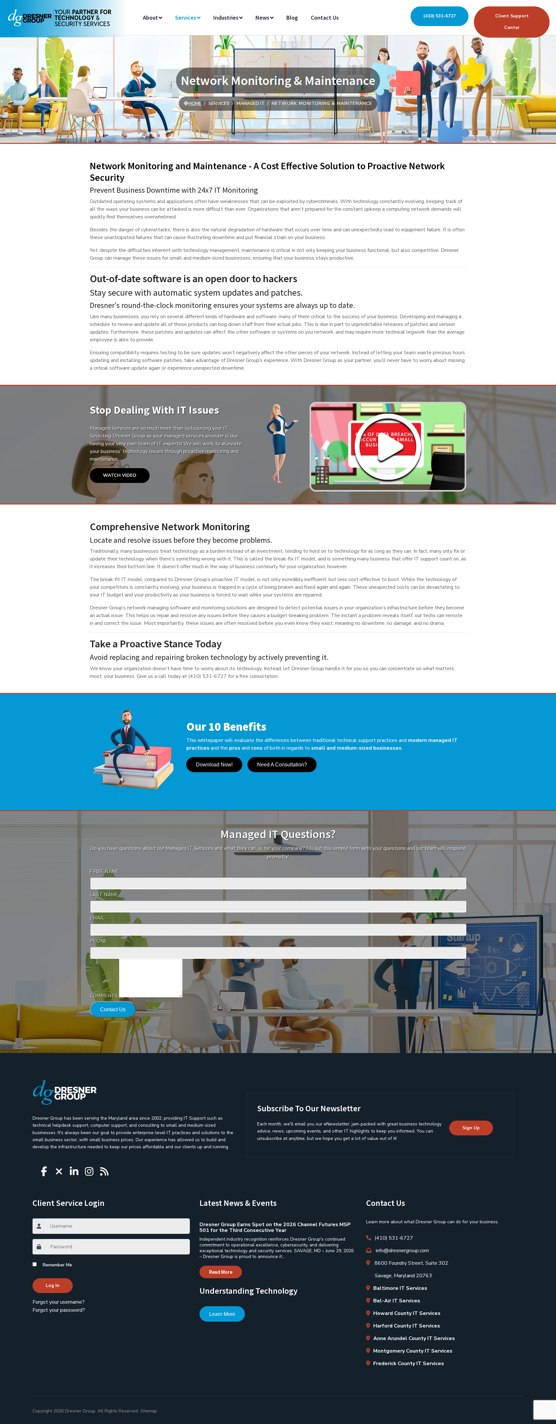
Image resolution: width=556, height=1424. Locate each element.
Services (185, 17)
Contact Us (112, 1009)
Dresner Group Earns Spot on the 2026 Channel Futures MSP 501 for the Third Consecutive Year (275, 1227)
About (150, 17)
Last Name (104, 895)
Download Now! (214, 764)
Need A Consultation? (282, 764)
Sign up (471, 1128)
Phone (98, 941)
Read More (220, 1272)
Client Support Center (512, 22)
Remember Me (57, 1265)
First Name (104, 871)
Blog (292, 17)
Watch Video (119, 475)
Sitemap (148, 1411)
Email (97, 918)
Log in (53, 1285)
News (262, 17)
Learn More (222, 1314)
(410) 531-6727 (439, 16)
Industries (225, 17)
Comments (104, 996)
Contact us (325, 17)
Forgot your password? (58, 1310)
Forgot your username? (58, 1302)
